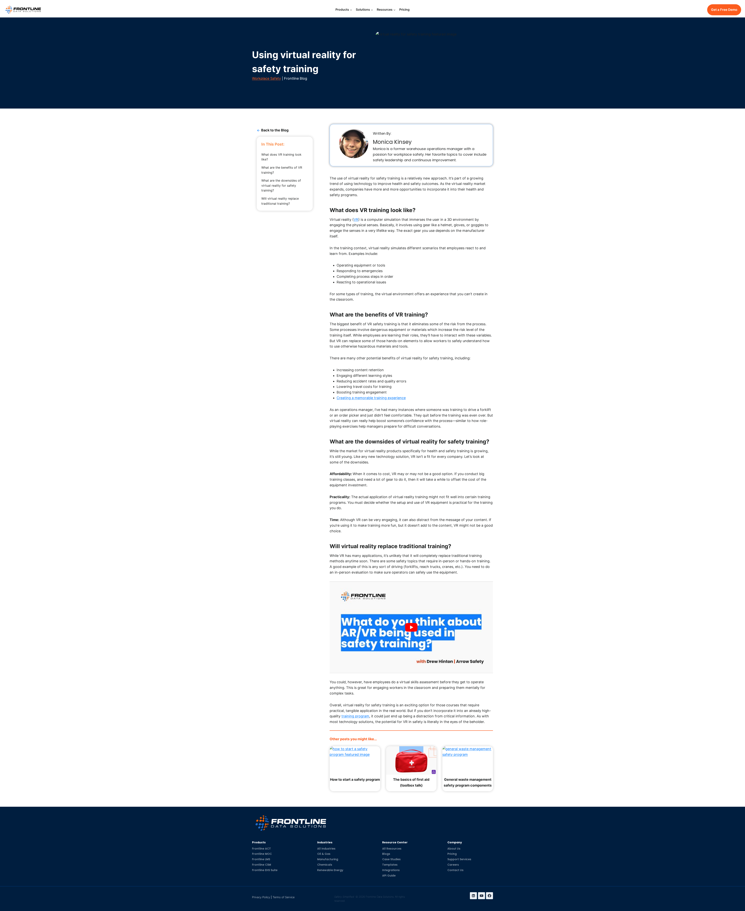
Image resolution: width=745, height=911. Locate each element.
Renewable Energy (330, 870)
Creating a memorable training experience (371, 398)
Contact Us (455, 870)
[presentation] (355, 760)
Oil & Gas (323, 854)
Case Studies (391, 859)
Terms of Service (284, 897)
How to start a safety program (355, 779)
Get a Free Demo (724, 10)
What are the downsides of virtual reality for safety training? (281, 185)
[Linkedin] (473, 895)
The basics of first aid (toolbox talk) (411, 782)
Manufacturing (327, 859)
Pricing (404, 9)
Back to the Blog (274, 130)
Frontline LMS (261, 859)
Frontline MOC (262, 854)
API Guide (389, 875)
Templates (390, 865)
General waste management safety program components (468, 782)
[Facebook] (489, 895)
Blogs (386, 854)
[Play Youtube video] (411, 627)
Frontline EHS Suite (264, 870)
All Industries (326, 848)
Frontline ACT (261, 848)
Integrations (391, 870)
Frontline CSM (261, 865)
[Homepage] (291, 820)
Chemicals (324, 865)
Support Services (459, 859)
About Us (453, 848)
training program (355, 716)
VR (356, 219)
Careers (453, 865)
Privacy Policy (261, 897)
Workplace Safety (266, 78)
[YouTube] (481, 895)
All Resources (391, 848)
